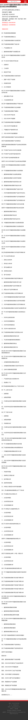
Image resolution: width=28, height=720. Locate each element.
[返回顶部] (26, 646)
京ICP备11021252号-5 (12, 712)
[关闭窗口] (17, 10)
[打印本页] (4, 10)
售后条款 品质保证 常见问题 (14, 710)
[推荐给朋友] (11, 10)
